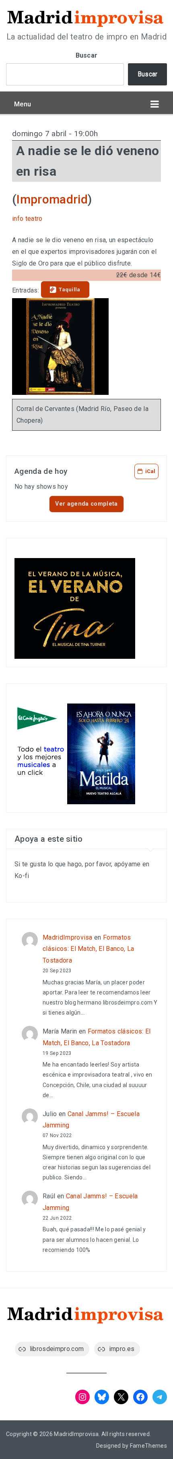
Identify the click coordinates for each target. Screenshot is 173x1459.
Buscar (87, 55)
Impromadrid (52, 199)
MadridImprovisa (68, 937)
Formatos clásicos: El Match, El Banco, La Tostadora (88, 949)
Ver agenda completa (86, 503)
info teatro (27, 218)
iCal (150, 471)
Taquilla (69, 289)
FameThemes (148, 1445)
